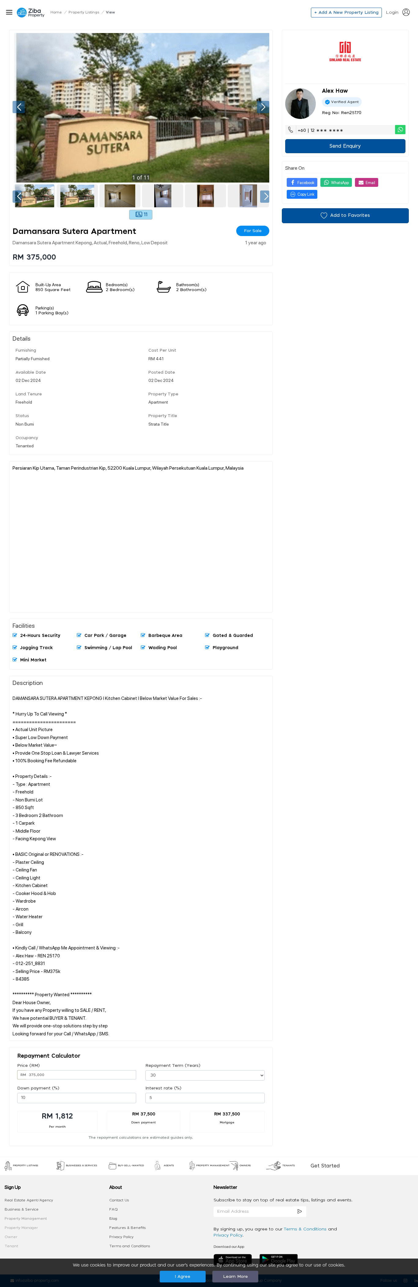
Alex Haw (335, 91)
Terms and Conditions (129, 1246)
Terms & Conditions (306, 1229)
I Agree (182, 1276)
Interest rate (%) (163, 1088)
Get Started (325, 1165)
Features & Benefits (127, 1228)
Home (56, 12)
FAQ (113, 1209)
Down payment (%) (38, 1088)
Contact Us (119, 1200)
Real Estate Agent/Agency (29, 1200)
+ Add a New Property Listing (346, 12)
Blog (113, 1218)
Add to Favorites (350, 215)
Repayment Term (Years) (172, 1065)
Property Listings (84, 12)
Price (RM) (28, 1065)
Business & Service (22, 1209)
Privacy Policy (121, 1237)
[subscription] (299, 1211)
